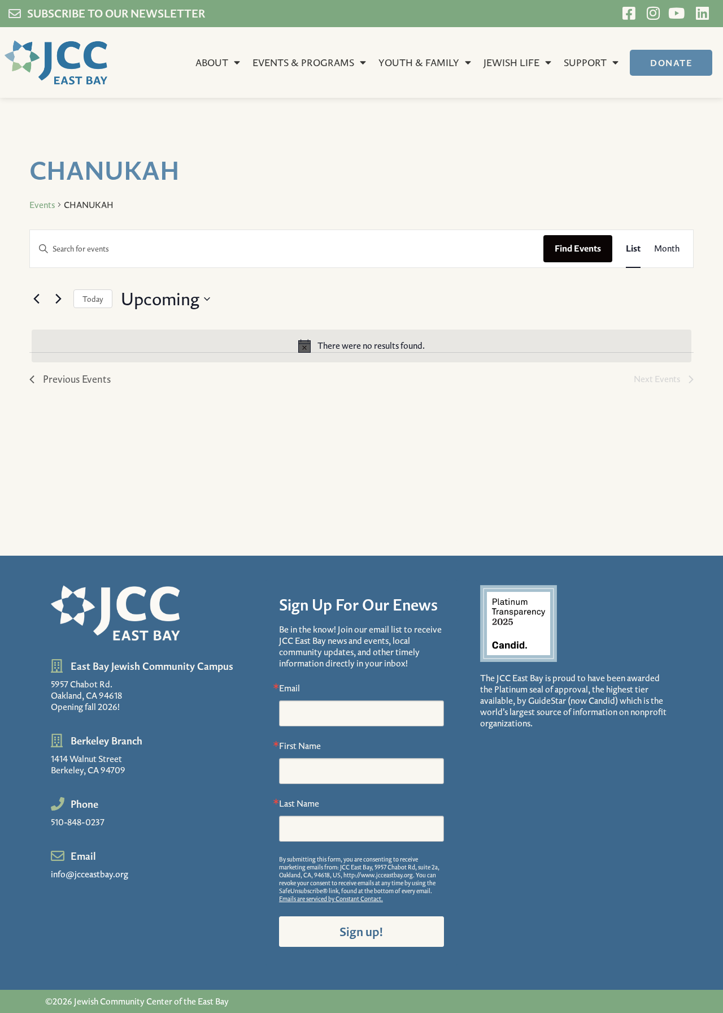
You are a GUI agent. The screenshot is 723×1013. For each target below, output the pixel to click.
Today (92, 299)
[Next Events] (58, 299)
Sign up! (361, 931)
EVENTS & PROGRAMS (303, 62)
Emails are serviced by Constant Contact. (331, 899)
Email (289, 688)
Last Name (299, 803)
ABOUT (211, 62)
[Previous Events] (36, 299)
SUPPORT (585, 62)
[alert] (361, 346)
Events (42, 204)
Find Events (578, 248)
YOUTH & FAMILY (418, 62)
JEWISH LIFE (511, 62)
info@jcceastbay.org (89, 874)
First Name (300, 745)
